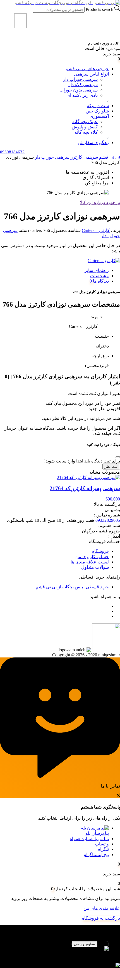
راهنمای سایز (97, 270)
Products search (99, 9)
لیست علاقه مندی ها (90, 562)
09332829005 (107, 520)
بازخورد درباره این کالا (100, 202)
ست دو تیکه (98, 105)
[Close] (118, 457)
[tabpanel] (60, 951)
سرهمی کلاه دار (83, 84)
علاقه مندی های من (101, 908)
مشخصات (99, 275)
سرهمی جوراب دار (80, 79)
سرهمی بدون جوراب (78, 90)
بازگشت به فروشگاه (101, 918)
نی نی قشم (109, 157)
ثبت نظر (111, 466)
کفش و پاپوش (85, 126)
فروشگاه (100, 551)
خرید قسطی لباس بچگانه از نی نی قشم (72, 586)
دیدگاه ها (100, 281)
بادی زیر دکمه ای (82, 95)
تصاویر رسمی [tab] (84, 944)
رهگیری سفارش (93, 142)
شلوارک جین (97, 111)
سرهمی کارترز (84, 157)
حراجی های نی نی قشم (87, 68)
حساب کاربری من (92, 556)
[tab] (54, 270)
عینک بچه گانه (85, 121)
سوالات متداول (95, 567)
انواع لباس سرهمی (91, 74)
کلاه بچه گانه (86, 132)
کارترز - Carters (96, 230)
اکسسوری (99, 116)
